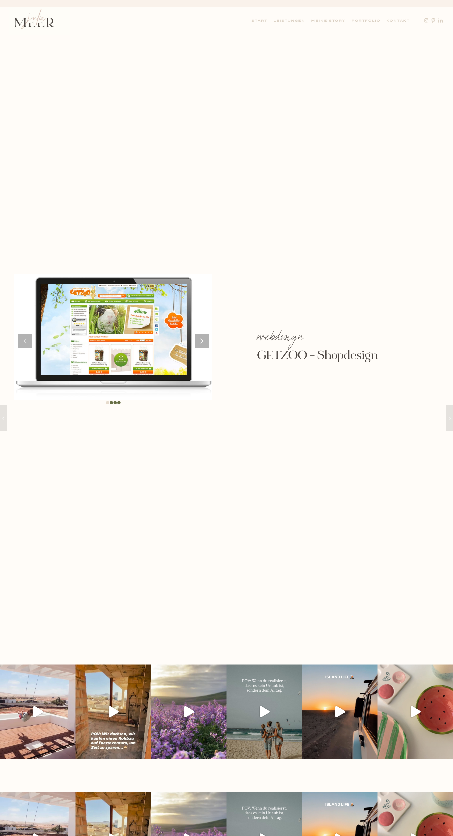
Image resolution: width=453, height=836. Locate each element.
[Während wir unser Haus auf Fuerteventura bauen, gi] (38, 712)
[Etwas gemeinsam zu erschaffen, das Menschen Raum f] (415, 712)
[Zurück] (25, 341)
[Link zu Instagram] (426, 20)
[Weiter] (202, 341)
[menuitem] (259, 21)
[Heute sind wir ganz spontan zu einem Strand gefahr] (340, 712)
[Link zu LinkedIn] (440, 20)
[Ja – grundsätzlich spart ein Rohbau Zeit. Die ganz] (113, 712)
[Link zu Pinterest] (433, 20)
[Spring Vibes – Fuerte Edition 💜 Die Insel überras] (188, 712)
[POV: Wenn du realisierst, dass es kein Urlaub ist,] (264, 712)
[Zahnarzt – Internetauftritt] (449, 418)
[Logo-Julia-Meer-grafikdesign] (39, 21)
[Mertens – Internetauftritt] (3, 418)
